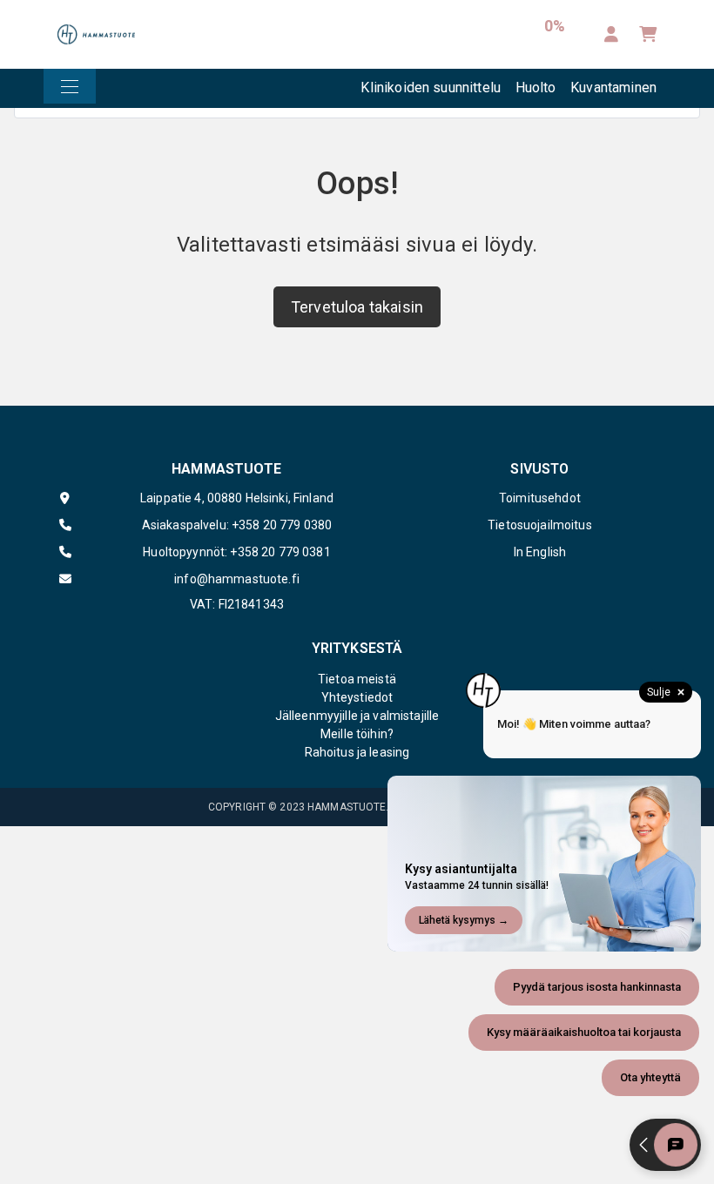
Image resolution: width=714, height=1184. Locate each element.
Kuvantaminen (613, 87)
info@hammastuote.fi (237, 579)
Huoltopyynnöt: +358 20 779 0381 (236, 552)
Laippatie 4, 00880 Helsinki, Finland (236, 498)
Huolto (535, 87)
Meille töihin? (357, 734)
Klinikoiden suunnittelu (430, 87)
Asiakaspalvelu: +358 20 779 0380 (237, 525)
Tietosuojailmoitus (540, 525)
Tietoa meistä (357, 679)
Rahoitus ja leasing (357, 752)
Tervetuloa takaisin (357, 307)
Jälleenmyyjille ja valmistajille (357, 716)
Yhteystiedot (357, 697)
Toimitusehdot (540, 498)
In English (540, 552)
